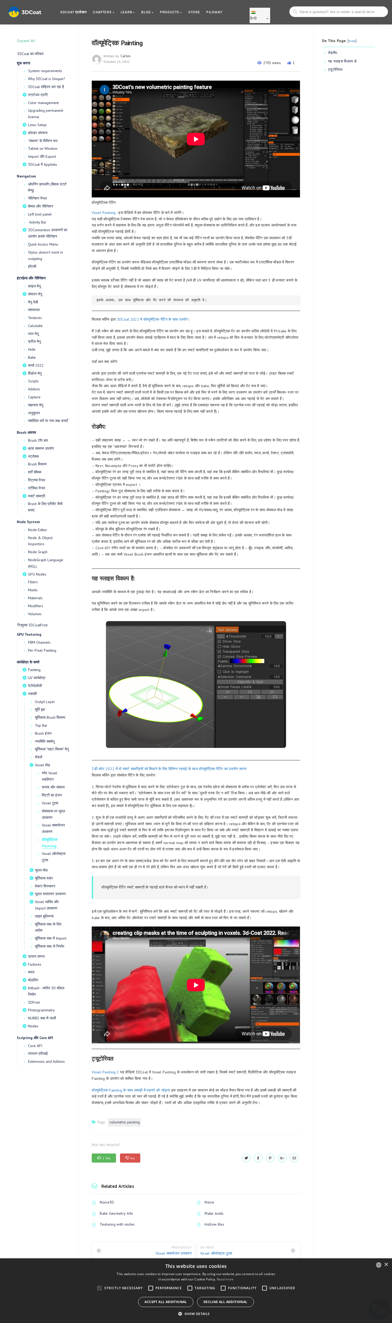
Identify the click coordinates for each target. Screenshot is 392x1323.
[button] (196, 1314)
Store (194, 12)
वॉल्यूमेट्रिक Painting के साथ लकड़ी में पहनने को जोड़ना (131, 1090)
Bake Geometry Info (116, 1213)
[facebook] (258, 1158)
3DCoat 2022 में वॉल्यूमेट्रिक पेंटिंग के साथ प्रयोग (152, 319)
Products (170, 12)
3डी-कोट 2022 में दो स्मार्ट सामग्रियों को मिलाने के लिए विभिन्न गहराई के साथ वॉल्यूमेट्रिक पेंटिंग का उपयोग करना (169, 768)
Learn (127, 12)
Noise (209, 1202)
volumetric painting (124, 1122)
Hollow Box (214, 1224)
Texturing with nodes (117, 1224)
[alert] (196, 1290)
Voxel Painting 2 (105, 1072)
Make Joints (214, 1213)
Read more (225, 1279)
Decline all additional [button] (225, 1302)
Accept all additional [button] (166, 1302)
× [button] (386, 1265)
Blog (146, 12)
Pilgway (214, 12)
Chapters (103, 12)
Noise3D (107, 1202)
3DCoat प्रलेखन (73, 12)
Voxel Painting (103, 212)
